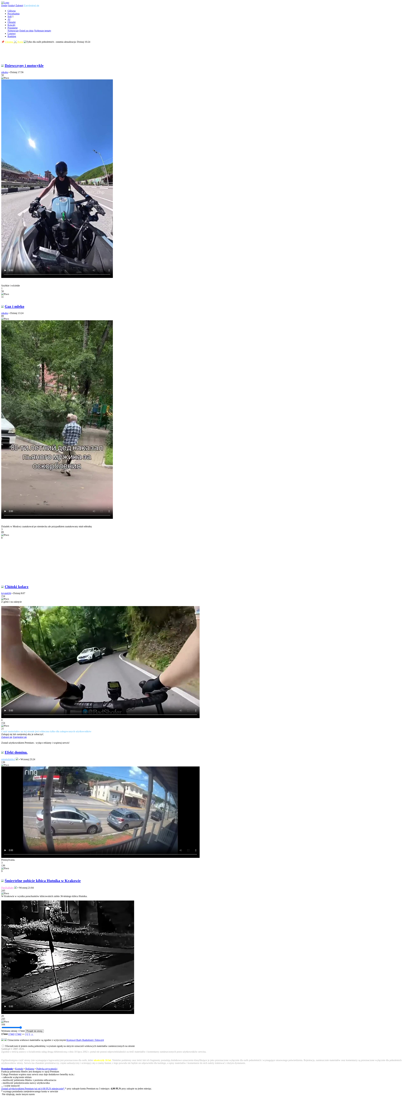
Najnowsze (13, 30)
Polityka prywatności (46, 1068)
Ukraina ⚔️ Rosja (14, 41)
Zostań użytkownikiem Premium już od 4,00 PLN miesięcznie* (33, 1088)
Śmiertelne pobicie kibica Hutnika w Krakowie (43, 881)
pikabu (4, 72)
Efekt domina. (16, 752)
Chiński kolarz (16, 587)
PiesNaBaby (7, 887)
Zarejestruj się (31, 5)
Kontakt (19, 1068)
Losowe (12, 33)
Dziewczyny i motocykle (24, 65)
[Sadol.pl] (5, 2)
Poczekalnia (14, 13)
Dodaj (4, 5)
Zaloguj (19, 5)
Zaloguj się (6, 737)
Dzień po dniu (26, 30)
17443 (11, 1034)
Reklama (29, 1068)
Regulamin (7, 1068)
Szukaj (11, 5)
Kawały (11, 25)
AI (9, 19)
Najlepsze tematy (42, 30)
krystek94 (6, 593)
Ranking (12, 36)
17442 (18, 1034)
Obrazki (12, 22)
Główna (12, 10)
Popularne (13, 27)
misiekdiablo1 (8, 759)
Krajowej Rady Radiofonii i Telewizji (85, 1040)
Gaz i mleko (14, 306)
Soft (10, 16)
